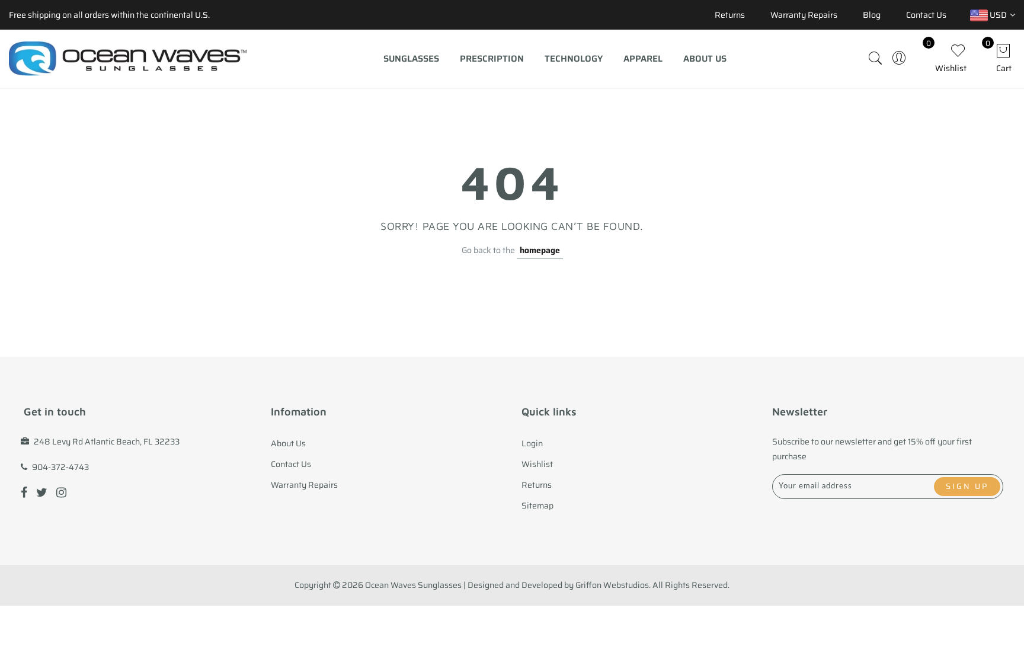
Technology (574, 59)
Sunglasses (411, 59)
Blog (872, 14)
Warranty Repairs (803, 14)
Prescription (492, 59)
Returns (730, 14)
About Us (705, 59)
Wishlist (537, 464)
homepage (540, 250)
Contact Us (926, 14)
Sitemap (537, 505)
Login (532, 443)
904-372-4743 (60, 467)
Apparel (643, 59)
